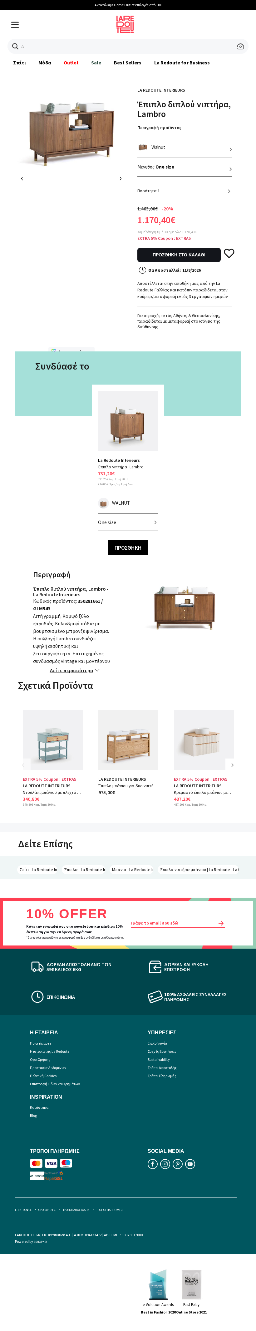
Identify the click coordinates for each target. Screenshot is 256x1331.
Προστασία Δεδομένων (48, 1067)
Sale (96, 62)
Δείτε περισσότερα (71, 670)
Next (235, 769)
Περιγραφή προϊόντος (159, 127)
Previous (27, 769)
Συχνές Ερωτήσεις (162, 1051)
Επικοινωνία (157, 1043)
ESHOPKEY (40, 1242)
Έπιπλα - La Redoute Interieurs (84, 869)
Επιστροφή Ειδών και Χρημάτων (55, 1083)
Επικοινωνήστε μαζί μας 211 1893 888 (224, 5)
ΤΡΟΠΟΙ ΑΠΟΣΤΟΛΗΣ (76, 1210)
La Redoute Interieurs (161, 90)
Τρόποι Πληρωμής (162, 1075)
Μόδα (44, 62)
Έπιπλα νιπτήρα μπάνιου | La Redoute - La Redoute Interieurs (199, 869)
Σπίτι (19, 62)
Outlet (71, 62)
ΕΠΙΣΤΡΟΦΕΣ (23, 1210)
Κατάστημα (39, 1107)
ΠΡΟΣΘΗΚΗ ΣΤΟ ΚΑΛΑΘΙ (179, 254)
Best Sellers (128, 62)
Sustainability (159, 1059)
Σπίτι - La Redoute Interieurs (38, 869)
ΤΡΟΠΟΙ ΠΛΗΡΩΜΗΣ (109, 1210)
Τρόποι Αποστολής (162, 1067)
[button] (15, 46)
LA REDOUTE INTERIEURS (47, 786)
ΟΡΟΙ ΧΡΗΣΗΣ (47, 1210)
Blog (33, 1115)
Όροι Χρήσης (40, 1059)
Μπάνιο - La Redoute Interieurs (132, 869)
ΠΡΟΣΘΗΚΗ (128, 547)
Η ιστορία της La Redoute (49, 1051)
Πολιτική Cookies (43, 1075)
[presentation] (22, 178)
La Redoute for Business (182, 62)
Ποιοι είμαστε (40, 1043)
